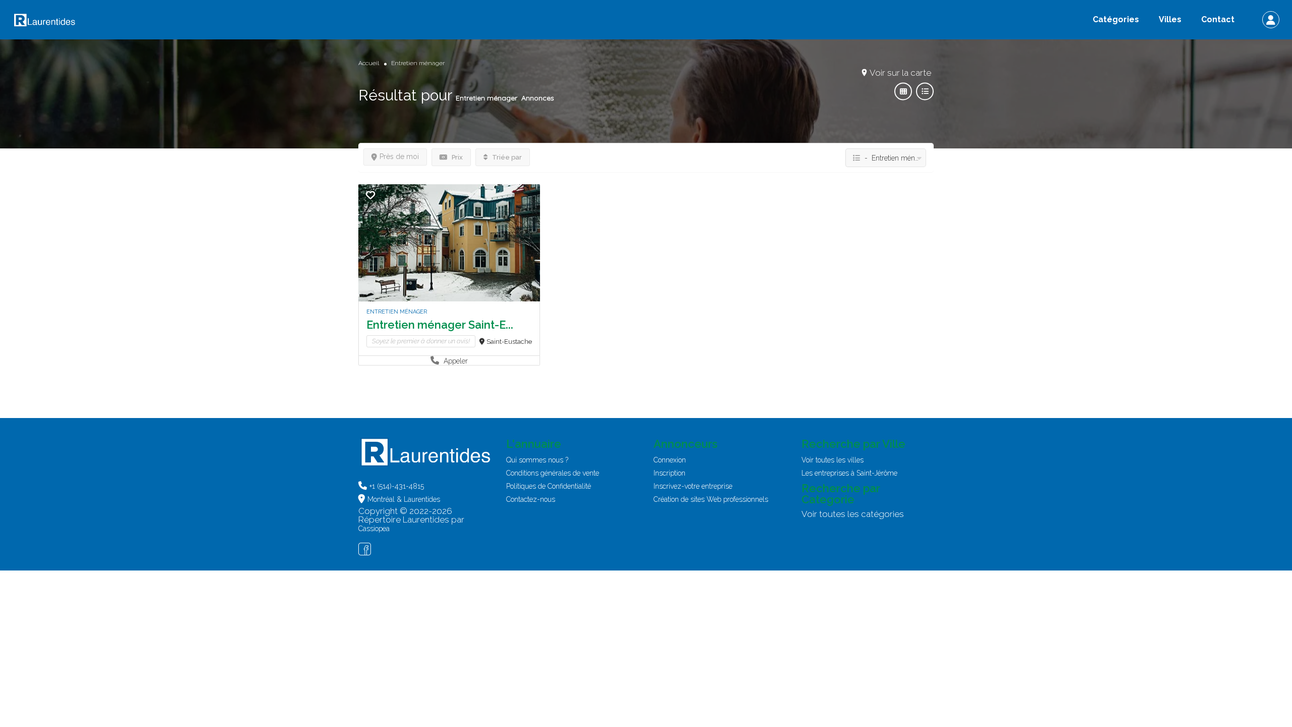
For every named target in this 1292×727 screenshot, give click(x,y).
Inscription (669, 473)
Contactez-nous (530, 499)
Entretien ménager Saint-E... (439, 324)
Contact (1217, 19)
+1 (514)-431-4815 (396, 486)
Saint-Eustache (509, 341)
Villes (1170, 19)
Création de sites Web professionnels (711, 499)
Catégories (1116, 19)
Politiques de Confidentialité (548, 486)
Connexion (670, 460)
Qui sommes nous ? (537, 460)
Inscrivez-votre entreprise (693, 486)
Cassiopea (374, 529)
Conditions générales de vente (552, 473)
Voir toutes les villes (832, 460)
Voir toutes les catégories (852, 514)
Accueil (368, 63)
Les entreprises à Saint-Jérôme (849, 473)
